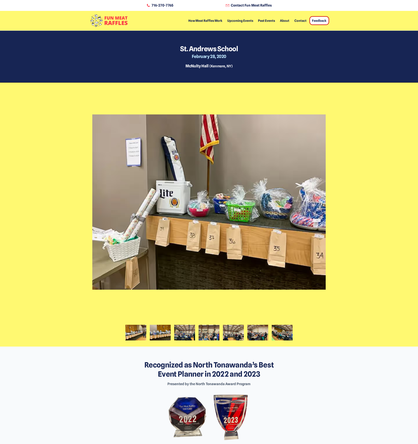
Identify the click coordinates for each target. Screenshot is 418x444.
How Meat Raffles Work (205, 20)
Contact (300, 20)
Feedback (319, 20)
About (284, 20)
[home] (109, 21)
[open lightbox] (209, 208)
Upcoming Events (240, 20)
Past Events (266, 20)
